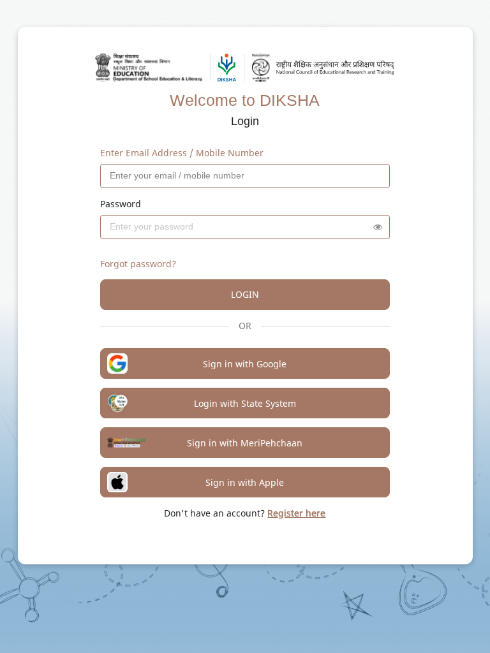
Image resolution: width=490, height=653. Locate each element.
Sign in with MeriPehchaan (244, 443)
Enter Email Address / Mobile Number (182, 153)
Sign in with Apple (244, 482)
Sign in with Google (244, 364)
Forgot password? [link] (138, 263)
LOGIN (245, 294)
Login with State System (245, 403)
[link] (296, 513)
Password (120, 204)
